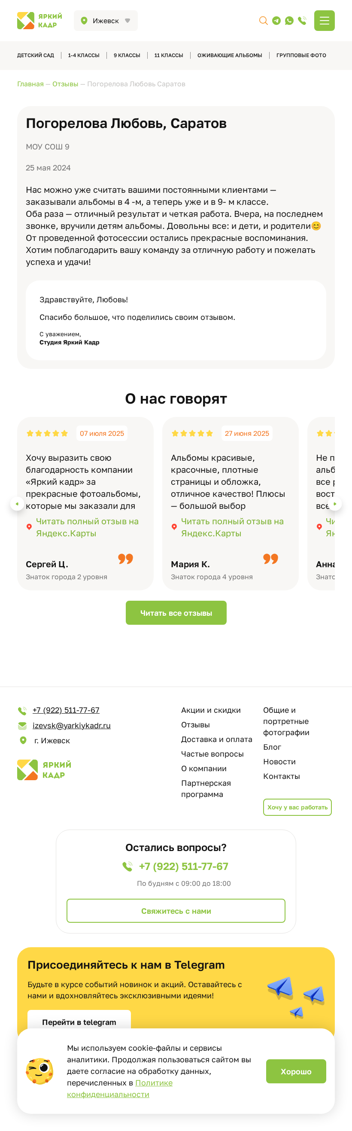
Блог (272, 746)
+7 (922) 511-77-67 (66, 709)
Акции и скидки (211, 709)
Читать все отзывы (176, 612)
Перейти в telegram (79, 1022)
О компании (204, 768)
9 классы (127, 55)
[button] (17, 504)
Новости (279, 761)
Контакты (281, 776)
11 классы (169, 55)
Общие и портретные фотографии (286, 721)
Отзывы (195, 724)
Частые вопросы (212, 753)
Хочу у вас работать (297, 807)
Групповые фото (301, 55)
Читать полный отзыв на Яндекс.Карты (87, 527)
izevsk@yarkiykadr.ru (72, 725)
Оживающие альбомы (229, 55)
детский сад (35, 55)
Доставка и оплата (216, 739)
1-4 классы (84, 55)
